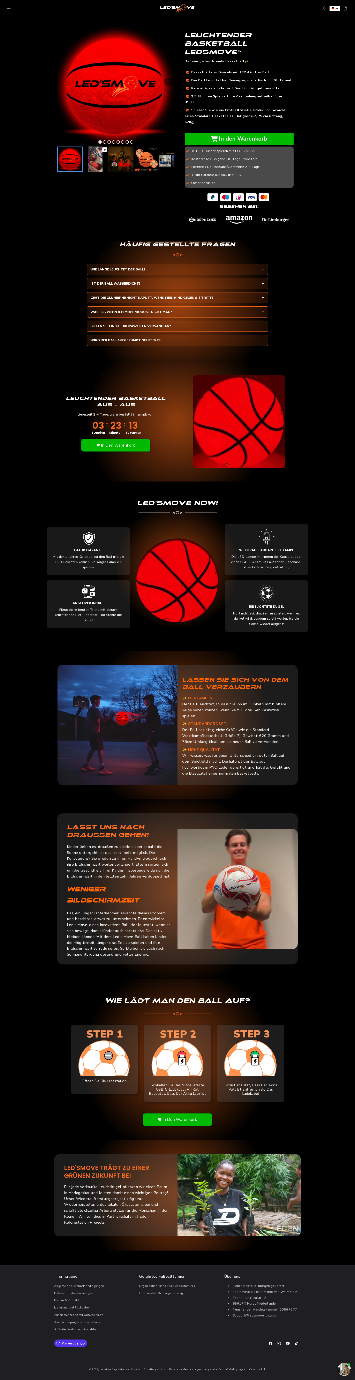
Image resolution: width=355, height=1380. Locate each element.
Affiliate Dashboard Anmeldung (76, 1329)
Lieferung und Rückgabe (71, 1308)
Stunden (98, 432)
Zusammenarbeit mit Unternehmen (78, 1315)
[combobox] (335, 8)
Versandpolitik (257, 1369)
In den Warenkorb (243, 139)
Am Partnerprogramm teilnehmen (77, 1322)
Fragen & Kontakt (66, 1300)
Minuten (115, 432)
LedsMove (105, 1369)
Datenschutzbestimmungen (73, 1293)
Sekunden (133, 432)
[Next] (168, 82)
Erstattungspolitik (154, 1369)
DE (336, 8)
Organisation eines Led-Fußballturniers (167, 1286)
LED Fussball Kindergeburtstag (161, 1293)
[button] (8, 8)
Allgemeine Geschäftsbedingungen (79, 1286)
